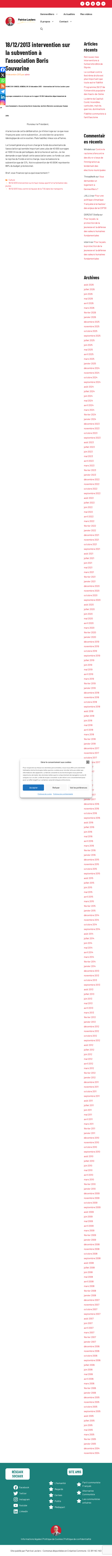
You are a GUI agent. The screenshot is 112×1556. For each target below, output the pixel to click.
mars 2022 (89, 521)
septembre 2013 (92, 984)
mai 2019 (88, 669)
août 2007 (89, 1318)
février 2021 (90, 576)
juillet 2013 (89, 994)
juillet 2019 (89, 660)
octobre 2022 (90, 488)
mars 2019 (89, 678)
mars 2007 (89, 1332)
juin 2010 (88, 1165)
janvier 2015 (90, 910)
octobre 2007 (90, 1309)
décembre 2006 (92, 1346)
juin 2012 (88, 1054)
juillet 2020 (89, 609)
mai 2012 (88, 1058)
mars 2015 (89, 901)
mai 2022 (88, 511)
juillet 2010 (89, 1160)
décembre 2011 (91, 1082)
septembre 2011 (92, 1096)
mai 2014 (88, 947)
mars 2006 (89, 1383)
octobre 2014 (90, 924)
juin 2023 (88, 451)
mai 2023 (88, 456)
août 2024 (89, 386)
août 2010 (88, 1156)
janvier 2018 (90, 743)
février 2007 (90, 1337)
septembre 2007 (92, 1313)
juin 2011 (88, 1109)
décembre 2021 (91, 535)
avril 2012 (88, 1063)
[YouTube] (93, 4)
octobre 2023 (90, 433)
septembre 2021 (92, 548)
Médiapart (60, 1507)
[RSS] (2, 86)
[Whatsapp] (2, 80)
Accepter (33, 787)
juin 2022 (88, 507)
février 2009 (90, 1235)
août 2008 (89, 1262)
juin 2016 (88, 831)
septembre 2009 (92, 1207)
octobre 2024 (90, 377)
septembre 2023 (92, 437)
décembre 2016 (91, 803)
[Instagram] (103, 4)
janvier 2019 (90, 688)
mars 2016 (89, 845)
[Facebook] (82, 4)
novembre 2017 (91, 752)
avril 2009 (89, 1225)
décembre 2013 (91, 970)
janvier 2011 (89, 1133)
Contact (63, 21)
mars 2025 (89, 358)
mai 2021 (88, 567)
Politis (58, 1501)
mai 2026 (88, 298)
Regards (59, 1489)
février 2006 (90, 1388)
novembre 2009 (91, 1198)
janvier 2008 (90, 1295)
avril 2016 (88, 841)
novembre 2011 (91, 1086)
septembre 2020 (92, 599)
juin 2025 (88, 344)
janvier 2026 (90, 317)
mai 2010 (88, 1170)
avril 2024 (89, 405)
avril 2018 (88, 729)
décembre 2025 (92, 321)
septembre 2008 (92, 1258)
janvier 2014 (90, 966)
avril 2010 (88, 1174)
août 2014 (88, 933)
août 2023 (89, 442)
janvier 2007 (90, 1341)
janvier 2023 (90, 474)
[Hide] (1, 108)
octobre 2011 (90, 1091)
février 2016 (90, 850)
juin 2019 (88, 664)
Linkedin (23, 1511)
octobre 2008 (90, 1253)
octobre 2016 (90, 813)
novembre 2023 (91, 428)
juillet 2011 (89, 1105)
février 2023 (90, 470)
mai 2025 (88, 349)
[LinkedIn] (98, 4)
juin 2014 (88, 943)
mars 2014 (89, 956)
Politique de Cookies (53, 1539)
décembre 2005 (92, 1397)
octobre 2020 (90, 595)
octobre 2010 (90, 1147)
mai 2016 (88, 836)
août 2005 (89, 1415)
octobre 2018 (90, 701)
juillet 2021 (89, 558)
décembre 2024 (92, 368)
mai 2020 (88, 618)
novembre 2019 (91, 646)
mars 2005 (89, 1434)
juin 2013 (88, 998)
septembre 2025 (92, 335)
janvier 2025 (90, 363)
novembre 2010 (91, 1142)
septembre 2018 (92, 706)
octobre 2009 (90, 1202)
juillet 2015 (89, 882)
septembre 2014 (92, 929)
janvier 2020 (90, 637)
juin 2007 (88, 1323)
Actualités (69, 14)
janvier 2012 (90, 1077)
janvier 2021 (90, 581)
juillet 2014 (89, 938)
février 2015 (90, 905)
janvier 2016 (90, 854)
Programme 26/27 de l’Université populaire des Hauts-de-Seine (94, 90)
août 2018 (88, 711)
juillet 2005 (89, 1420)
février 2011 (89, 1128)
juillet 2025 (89, 340)
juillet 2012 (89, 1049)
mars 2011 (89, 1123)
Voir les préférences (78, 787)
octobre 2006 (90, 1355)
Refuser (56, 787)
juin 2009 (88, 1216)
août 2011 (88, 1100)
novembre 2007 (91, 1304)
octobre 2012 (90, 1035)
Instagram (24, 1499)
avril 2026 (89, 303)
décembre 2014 (91, 915)
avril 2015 (88, 896)
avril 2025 (89, 354)
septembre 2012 (92, 1040)
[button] (87, 762)
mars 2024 (89, 409)
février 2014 (90, 961)
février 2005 (90, 1439)
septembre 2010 (92, 1151)
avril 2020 (89, 623)
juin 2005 (88, 1425)
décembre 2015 (91, 859)
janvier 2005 (90, 1443)
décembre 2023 (92, 423)
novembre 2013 (91, 975)
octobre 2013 (90, 980)
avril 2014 (88, 952)
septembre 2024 (92, 382)
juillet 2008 (89, 1267)
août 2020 (89, 604)
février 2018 (90, 739)
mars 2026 (89, 307)
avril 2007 (88, 1327)
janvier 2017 (89, 799)
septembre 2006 (92, 1360)
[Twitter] (88, 4)
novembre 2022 (91, 484)
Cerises (58, 1495)
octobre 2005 (90, 1406)
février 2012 (90, 1072)
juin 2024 (88, 395)
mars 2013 (89, 1012)
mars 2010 (89, 1179)
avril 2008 (89, 1281)
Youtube (23, 1505)
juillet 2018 (89, 715)
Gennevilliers (47, 14)
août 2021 (88, 553)
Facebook (24, 1487)
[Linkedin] (2, 97)
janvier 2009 (90, 1239)
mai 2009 (88, 1221)
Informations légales (31, 1539)
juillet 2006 (89, 1364)
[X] (2, 75)
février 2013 (90, 1017)
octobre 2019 (90, 650)
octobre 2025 (90, 331)
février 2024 (90, 414)
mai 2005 (88, 1429)
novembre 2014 (91, 919)
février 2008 (90, 1290)
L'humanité (60, 1483)
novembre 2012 (91, 1031)
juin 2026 (88, 293)
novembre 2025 (91, 326)
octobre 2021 (90, 544)
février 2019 (90, 683)
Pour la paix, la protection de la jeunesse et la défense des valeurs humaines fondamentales (95, 227)
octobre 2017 (90, 757)
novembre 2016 (91, 808)
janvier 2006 (90, 1392)
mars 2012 (89, 1068)
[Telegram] (2, 91)
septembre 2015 (92, 873)
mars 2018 (89, 734)
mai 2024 (88, 400)
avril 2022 (89, 516)
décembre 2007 (91, 1300)
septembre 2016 (92, 817)
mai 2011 (88, 1114)
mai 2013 (88, 1003)
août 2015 (88, 878)
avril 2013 (88, 1007)
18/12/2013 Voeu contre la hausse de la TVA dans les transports (36, 189)
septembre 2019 (92, 655)
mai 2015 (88, 892)
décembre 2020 (92, 586)
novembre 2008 (91, 1249)
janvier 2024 (90, 419)
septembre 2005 (92, 1411)
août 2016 (88, 822)
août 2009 (89, 1211)
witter (23, 1493)
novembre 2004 (91, 1453)
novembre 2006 (91, 1351)
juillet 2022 (89, 502)
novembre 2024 (91, 372)
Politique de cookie (45, 794)
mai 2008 (88, 1276)
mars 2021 (89, 572)
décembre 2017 (91, 748)
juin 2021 (88, 562)
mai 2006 (88, 1374)
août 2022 (89, 497)
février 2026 (90, 312)
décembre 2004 (92, 1448)
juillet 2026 (89, 289)
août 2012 (88, 1045)
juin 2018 (88, 720)
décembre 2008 (92, 1244)
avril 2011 (88, 1119)
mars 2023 (89, 465)
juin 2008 (88, 1272)
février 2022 (90, 525)
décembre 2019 (91, 641)
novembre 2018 (91, 697)
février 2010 (90, 1184)
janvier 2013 (90, 1021)
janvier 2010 (90, 1188)
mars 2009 (89, 1230)
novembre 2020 (91, 590)
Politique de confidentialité (63, 794)
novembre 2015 (91, 864)
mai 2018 (88, 725)
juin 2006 (88, 1369)
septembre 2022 (92, 493)
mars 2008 (89, 1286)
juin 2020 (88, 613)
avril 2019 (88, 674)
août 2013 (88, 989)
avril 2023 (89, 460)
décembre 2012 (91, 1026)
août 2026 (89, 284)
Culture (12, 180)
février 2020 (90, 632)
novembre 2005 (91, 1402)
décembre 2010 (91, 1137)
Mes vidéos (86, 14)
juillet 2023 (89, 446)
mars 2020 (89, 627)
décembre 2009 (92, 1193)
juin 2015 (88, 887)
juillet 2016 (89, 827)
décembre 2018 (91, 692)
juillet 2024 (89, 391)
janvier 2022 (90, 530)
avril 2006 (89, 1378)
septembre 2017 (92, 762)
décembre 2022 (92, 479)
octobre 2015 (90, 868)
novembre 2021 (91, 539)
